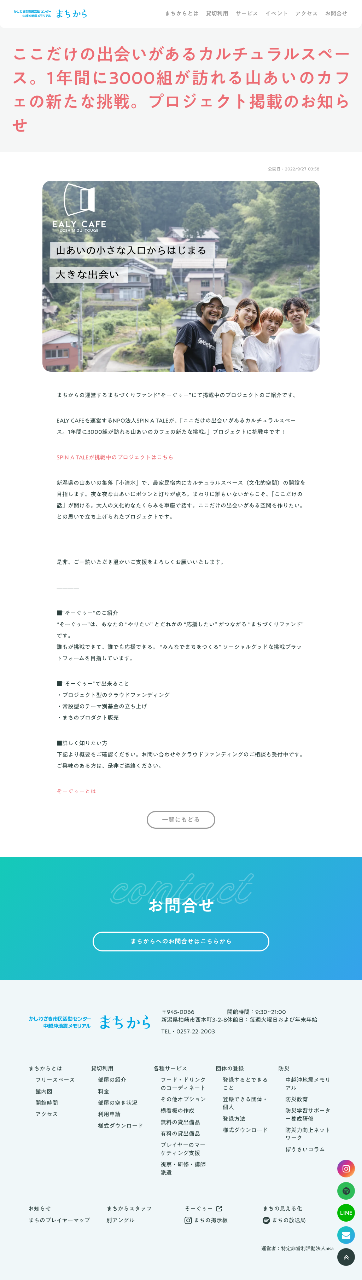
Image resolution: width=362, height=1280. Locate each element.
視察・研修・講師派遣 (183, 1168)
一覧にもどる (181, 819)
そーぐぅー (199, 1208)
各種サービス (170, 1068)
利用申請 (109, 1114)
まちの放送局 (289, 1220)
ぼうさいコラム (305, 1149)
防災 (284, 1068)
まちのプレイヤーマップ (59, 1220)
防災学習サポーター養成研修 (308, 1115)
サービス (246, 14)
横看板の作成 (177, 1110)
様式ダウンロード (120, 1126)
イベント (276, 14)
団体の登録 (230, 1068)
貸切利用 (217, 14)
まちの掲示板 (211, 1220)
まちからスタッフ (129, 1208)
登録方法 (234, 1119)
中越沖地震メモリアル (308, 1084)
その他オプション (183, 1099)
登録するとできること (245, 1084)
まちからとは (182, 14)
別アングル (120, 1220)
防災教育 (296, 1099)
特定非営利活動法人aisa (307, 1248)
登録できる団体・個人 (245, 1103)
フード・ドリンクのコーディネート (183, 1084)
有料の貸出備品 (180, 1133)
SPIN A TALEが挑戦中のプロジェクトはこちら (115, 457)
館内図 (43, 1091)
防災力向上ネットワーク (308, 1134)
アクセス (306, 14)
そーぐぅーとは (76, 791)
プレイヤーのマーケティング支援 (182, 1149)
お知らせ (39, 1208)
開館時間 (46, 1103)
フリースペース (55, 1080)
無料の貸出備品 (180, 1122)
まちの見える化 (282, 1208)
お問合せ (336, 14)
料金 (103, 1091)
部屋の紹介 (112, 1080)
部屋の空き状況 (118, 1103)
